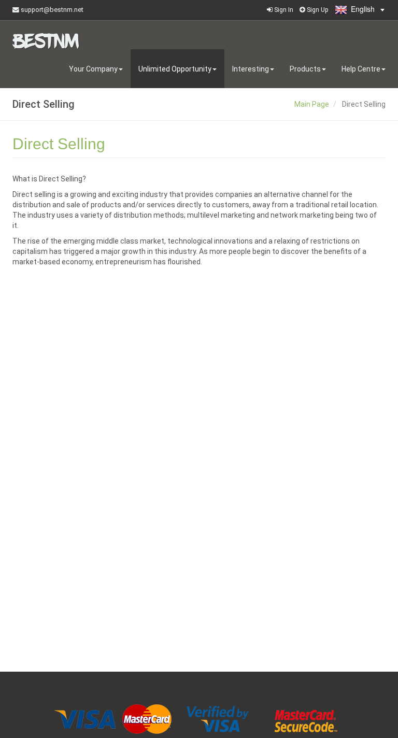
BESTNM (45, 39)
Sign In (283, 9)
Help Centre (361, 69)
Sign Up (317, 9)
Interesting (250, 69)
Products (305, 69)
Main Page (311, 104)
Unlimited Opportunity (174, 69)
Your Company (93, 69)
